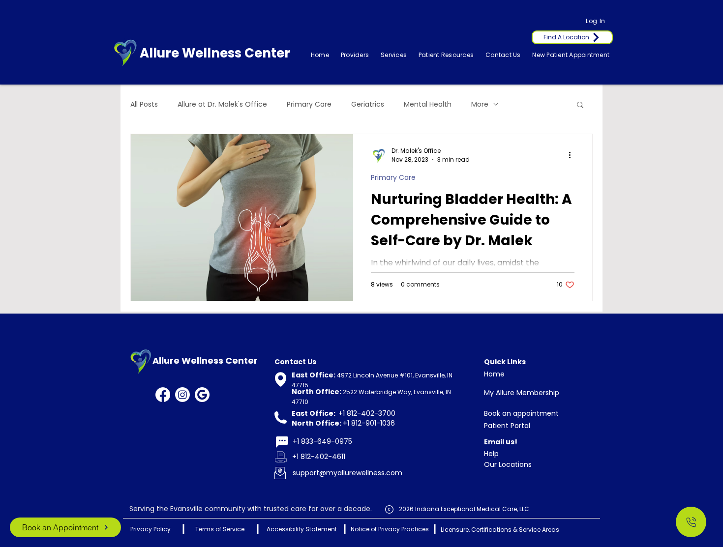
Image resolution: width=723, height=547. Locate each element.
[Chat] (281, 442)
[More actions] (573, 155)
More (479, 104)
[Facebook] (162, 394)
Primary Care (309, 104)
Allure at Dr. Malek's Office (222, 104)
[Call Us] (691, 522)
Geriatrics (367, 104)
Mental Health (428, 104)
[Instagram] (182, 394)
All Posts (144, 104)
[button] (393, 55)
